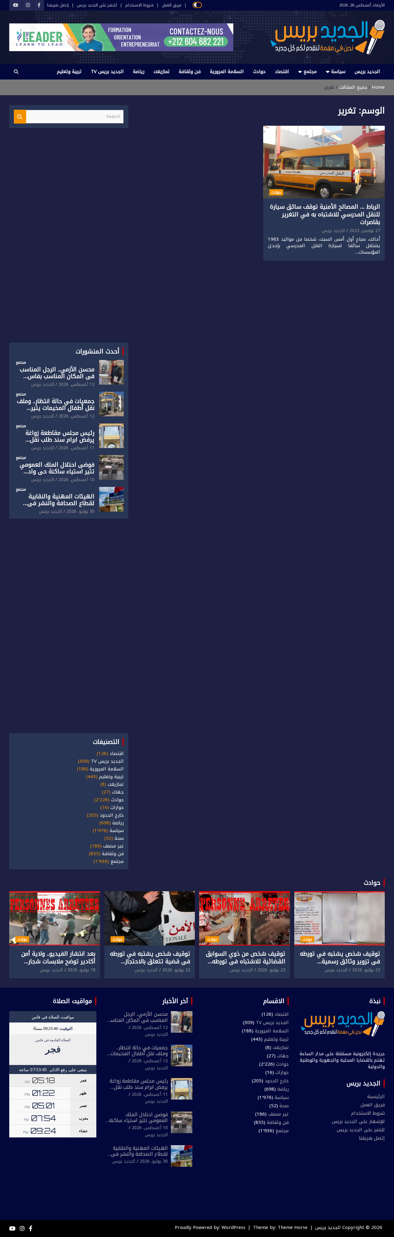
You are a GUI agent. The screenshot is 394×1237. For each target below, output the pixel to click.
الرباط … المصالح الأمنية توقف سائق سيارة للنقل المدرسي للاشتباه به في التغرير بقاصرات (325, 214)
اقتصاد (282, 71)
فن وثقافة (190, 71)
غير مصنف (113, 846)
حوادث (259, 71)
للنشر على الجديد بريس (97, 5)
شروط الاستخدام (139, 5)
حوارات (117, 807)
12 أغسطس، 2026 (76, 384)
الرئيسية (376, 1096)
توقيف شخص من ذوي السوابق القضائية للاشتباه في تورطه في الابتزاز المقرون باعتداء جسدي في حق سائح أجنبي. (245, 965)
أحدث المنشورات (97, 351)
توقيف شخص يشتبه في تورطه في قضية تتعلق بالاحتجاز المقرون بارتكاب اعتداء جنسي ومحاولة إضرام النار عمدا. (150, 965)
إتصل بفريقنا (58, 5)
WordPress (233, 1227)
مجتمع (310, 71)
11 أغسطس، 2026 (76, 448)
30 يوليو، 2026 (80, 511)
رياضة (138, 71)
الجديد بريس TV (107, 71)
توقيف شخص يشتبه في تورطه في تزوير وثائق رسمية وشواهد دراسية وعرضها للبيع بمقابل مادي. (340, 965)
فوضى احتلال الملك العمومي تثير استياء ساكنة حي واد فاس (57, 471)
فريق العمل (171, 5)
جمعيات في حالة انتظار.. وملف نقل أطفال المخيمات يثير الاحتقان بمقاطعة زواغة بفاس (55, 408)
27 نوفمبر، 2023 (364, 231)
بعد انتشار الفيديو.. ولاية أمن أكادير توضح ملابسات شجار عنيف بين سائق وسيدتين (58, 961)
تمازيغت (162, 71)
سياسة (338, 71)
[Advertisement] (68, 234)
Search (20, 117)
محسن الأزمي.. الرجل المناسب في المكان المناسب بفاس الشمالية (57, 376)
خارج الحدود (112, 815)
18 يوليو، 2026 (81, 970)
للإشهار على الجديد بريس (358, 1121)
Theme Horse (293, 1227)
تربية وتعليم (69, 71)
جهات (118, 792)
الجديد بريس (367, 71)
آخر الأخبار (175, 1001)
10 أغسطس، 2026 (76, 480)
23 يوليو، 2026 (366, 970)
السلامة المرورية (227, 71)
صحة (119, 838)
